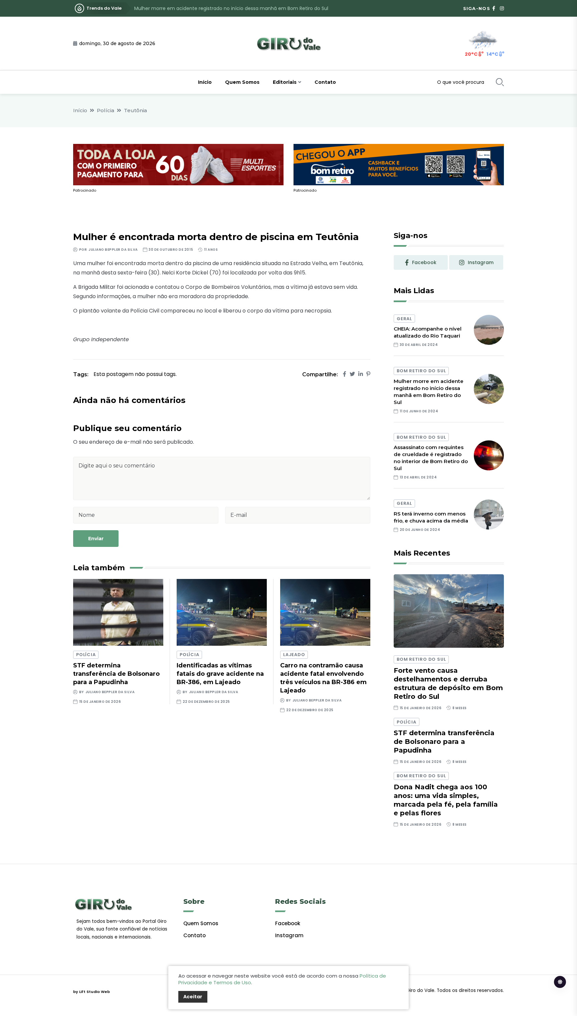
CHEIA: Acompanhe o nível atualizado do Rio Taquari (427, 332)
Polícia (105, 110)
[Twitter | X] (352, 374)
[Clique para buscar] (500, 82)
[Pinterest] (368, 374)
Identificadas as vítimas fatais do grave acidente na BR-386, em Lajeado (220, 674)
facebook (424, 262)
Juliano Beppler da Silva (113, 249)
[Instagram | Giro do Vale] (502, 8)
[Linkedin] (360, 374)
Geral (404, 319)
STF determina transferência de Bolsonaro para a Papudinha (116, 674)
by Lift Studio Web (91, 991)
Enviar (96, 539)
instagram (481, 262)
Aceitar (192, 996)
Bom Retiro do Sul (421, 371)
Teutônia (135, 110)
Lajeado (294, 654)
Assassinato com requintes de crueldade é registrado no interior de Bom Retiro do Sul (234, 8)
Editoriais (285, 82)
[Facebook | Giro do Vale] (493, 8)
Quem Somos (242, 82)
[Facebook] (344, 374)
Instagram (289, 935)
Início (205, 82)
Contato (325, 82)
